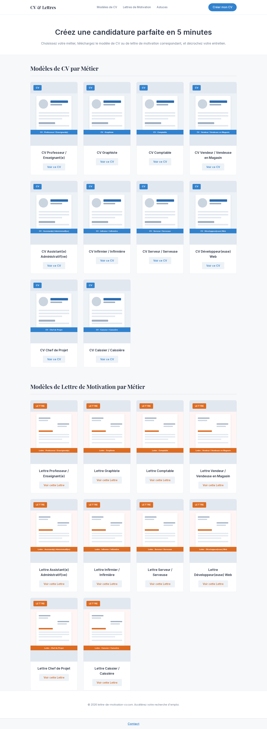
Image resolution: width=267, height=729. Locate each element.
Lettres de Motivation (137, 7)
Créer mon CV (222, 7)
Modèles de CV (107, 7)
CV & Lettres (43, 7)
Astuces (162, 7)
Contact (133, 724)
